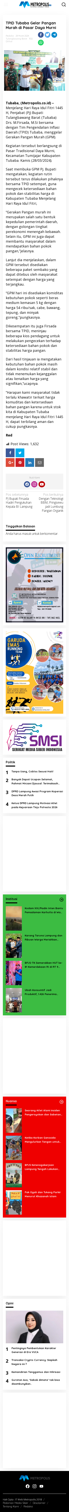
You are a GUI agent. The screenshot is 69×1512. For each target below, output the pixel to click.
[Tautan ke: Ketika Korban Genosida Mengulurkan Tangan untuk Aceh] (14, 1147)
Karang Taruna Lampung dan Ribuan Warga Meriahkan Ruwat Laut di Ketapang (43, 938)
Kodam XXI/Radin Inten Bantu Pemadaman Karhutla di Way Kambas (44, 910)
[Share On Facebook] (10, 452)
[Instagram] (34, 484)
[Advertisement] (34, 854)
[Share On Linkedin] (29, 462)
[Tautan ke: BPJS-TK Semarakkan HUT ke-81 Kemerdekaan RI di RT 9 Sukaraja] (14, 972)
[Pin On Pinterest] (20, 462)
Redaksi (28, 1506)
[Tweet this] (47, 35)
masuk (26, 533)
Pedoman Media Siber (15, 1502)
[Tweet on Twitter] (20, 452)
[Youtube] (42, 484)
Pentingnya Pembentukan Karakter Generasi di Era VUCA (34, 1350)
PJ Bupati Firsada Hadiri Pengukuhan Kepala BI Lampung (19, 501)
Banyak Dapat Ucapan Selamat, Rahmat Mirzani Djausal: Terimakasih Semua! (35, 782)
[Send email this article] (39, 462)
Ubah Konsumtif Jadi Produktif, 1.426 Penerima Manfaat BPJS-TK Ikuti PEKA (42, 992)
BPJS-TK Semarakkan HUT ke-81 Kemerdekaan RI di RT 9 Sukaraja (43, 965)
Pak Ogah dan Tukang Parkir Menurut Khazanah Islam (43, 1194)
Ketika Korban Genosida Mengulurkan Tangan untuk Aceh (42, 1140)
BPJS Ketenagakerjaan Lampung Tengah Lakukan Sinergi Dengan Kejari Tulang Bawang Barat (43, 1167)
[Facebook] (27, 484)
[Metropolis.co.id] (35, 5)
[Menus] (6, 4)
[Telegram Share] (54, 35)
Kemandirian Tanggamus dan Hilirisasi (36, 1371)
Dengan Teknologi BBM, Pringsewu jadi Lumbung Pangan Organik (51, 503)
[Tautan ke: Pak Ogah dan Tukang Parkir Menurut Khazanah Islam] (14, 1202)
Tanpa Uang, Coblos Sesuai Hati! (32, 771)
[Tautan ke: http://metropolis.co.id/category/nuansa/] (61, 1102)
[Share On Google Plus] (10, 462)
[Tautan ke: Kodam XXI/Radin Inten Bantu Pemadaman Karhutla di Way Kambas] (14, 918)
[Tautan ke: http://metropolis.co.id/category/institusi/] (61, 899)
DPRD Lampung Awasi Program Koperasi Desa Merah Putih (37, 793)
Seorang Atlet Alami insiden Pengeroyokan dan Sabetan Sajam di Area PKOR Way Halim (43, 1113)
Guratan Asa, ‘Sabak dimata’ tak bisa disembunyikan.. (36, 1381)
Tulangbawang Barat (16, 38)
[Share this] (41, 35)
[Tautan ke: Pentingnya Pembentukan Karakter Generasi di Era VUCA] (34, 1327)
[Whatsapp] (41, 42)
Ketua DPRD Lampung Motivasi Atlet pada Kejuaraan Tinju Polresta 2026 (35, 805)
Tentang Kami (11, 1506)
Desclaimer (39, 1502)
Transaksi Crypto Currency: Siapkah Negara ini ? (34, 1362)
